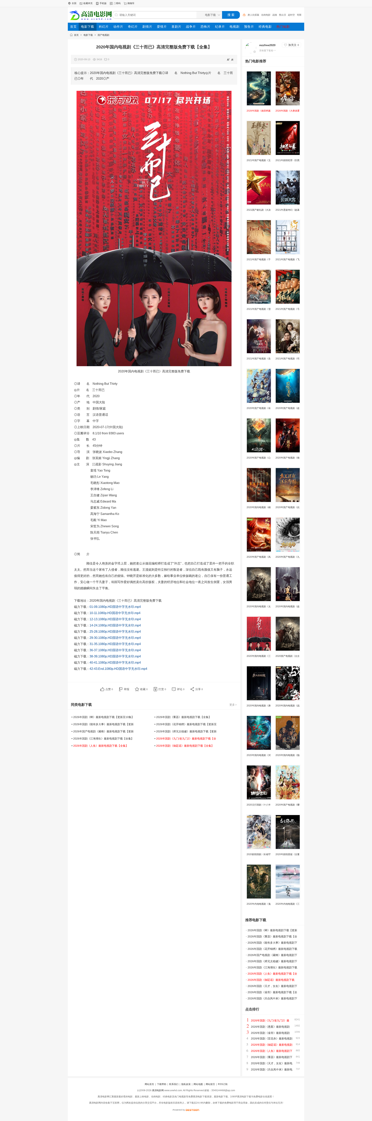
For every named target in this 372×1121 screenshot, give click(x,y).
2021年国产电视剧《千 (259, 259)
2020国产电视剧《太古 (288, 656)
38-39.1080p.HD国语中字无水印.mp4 (115, 656)
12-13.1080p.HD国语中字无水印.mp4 (115, 619)
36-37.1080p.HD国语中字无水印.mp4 (115, 650)
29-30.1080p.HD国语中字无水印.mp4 (115, 637)
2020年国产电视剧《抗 (288, 507)
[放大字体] (228, 59)
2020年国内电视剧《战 (288, 705)
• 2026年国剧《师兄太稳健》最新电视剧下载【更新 (185, 731)
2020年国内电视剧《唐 (259, 705)
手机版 (103, 3)
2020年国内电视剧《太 (259, 606)
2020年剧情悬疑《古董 (288, 854)
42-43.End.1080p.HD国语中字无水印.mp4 (118, 668)
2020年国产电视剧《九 (288, 557)
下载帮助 (161, 1084)
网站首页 (149, 1084)
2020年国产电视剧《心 (259, 457)
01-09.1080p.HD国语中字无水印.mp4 (115, 606)
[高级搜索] (243, 15)
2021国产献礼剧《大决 (259, 210)
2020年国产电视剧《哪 (288, 804)
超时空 (291, 15)
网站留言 (210, 1084)
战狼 (274, 15)
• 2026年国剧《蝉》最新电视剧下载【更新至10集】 (102, 717)
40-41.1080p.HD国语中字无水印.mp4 (115, 662)
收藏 (144, 689)
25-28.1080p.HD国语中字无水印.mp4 (115, 631)
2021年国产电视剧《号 (288, 309)
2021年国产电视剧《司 (288, 358)
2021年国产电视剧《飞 (288, 259)
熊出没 (282, 15)
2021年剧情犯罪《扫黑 (288, 160)
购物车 (130, 3)
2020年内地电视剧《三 (288, 904)
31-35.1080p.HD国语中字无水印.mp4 (115, 644)
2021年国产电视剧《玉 (259, 160)
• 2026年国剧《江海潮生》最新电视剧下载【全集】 (102, 738)
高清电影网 (158, 1090)
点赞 (109, 689)
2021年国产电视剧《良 (259, 358)
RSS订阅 (222, 1084)
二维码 (117, 3)
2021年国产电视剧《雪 (259, 309)
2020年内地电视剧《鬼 (259, 904)
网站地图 (198, 1084)
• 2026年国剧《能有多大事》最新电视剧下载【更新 (102, 724)
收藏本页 (88, 3)
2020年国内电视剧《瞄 (259, 507)
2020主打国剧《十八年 (259, 804)
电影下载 (88, 35)
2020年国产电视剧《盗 (288, 408)
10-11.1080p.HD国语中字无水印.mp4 (115, 613)
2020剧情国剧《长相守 (259, 854)
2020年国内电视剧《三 (259, 656)
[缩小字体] (232, 59)
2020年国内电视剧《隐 (288, 755)
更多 (233, 704)
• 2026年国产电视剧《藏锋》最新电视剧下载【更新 (102, 731)
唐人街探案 (253, 15)
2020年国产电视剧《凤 (259, 557)
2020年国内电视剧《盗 (288, 606)
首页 (76, 35)
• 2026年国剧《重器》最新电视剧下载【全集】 (182, 717)
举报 (126, 689)
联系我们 (173, 1084)
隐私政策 (186, 1084)
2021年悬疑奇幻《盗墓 (288, 210)
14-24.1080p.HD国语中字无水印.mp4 (115, 625)
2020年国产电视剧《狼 (288, 457)
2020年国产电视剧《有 (259, 408)
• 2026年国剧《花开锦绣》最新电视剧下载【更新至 (185, 724)
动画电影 (265, 15)
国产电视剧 (103, 35)
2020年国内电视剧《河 (259, 755)
